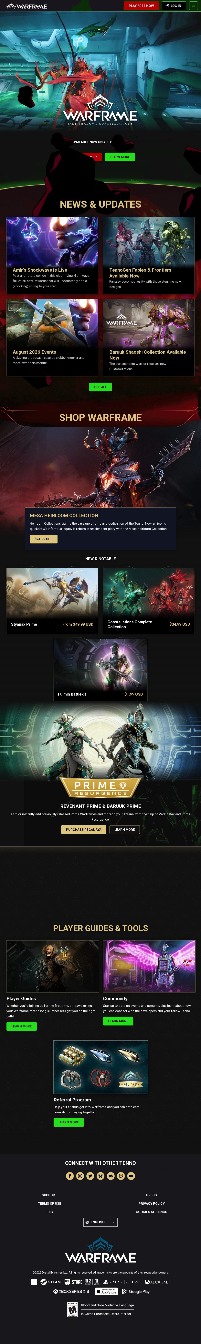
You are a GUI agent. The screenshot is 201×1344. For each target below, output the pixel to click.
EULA (50, 1212)
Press (151, 1195)
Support (49, 1195)
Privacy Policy (152, 1203)
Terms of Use (49, 1203)
